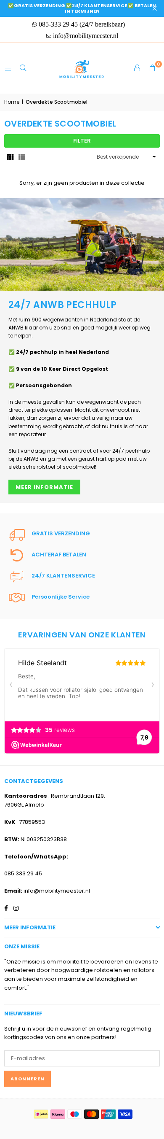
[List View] (22, 157)
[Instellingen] (137, 68)
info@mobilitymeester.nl (57, 891)
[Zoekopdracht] (23, 68)
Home (11, 101)
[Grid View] (10, 157)
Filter (82, 141)
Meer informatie (44, 487)
